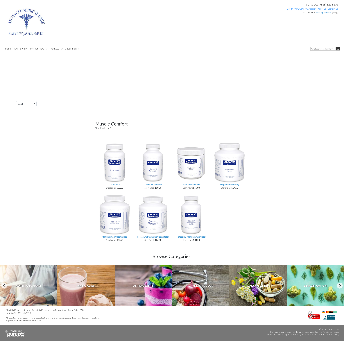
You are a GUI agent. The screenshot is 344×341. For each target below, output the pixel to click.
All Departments (70, 48)
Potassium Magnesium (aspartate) (153, 236)
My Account (310, 8)
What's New (20, 48)
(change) (335, 13)
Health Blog (25, 310)
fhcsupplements (323, 12)
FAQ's (82, 310)
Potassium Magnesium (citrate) (191, 236)
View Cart (299, 8)
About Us (322, 8)
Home (8, 48)
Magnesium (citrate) (229, 184)
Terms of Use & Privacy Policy (54, 310)
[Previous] (4, 286)
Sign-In (290, 8)
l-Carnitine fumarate (153, 184)
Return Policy (73, 310)
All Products (52, 48)
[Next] (340, 286)
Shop (17, 310)
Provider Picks (36, 48)
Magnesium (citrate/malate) (115, 236)
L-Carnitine (115, 184)
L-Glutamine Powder (191, 184)
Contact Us (333, 8)
